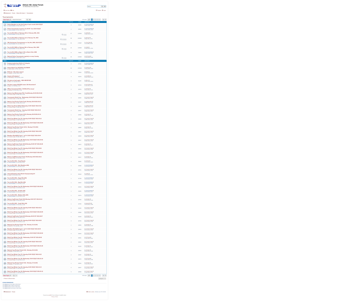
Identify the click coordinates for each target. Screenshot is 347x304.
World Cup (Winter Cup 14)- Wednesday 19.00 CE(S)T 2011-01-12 (25, 271)
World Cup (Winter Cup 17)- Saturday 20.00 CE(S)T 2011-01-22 (24, 254)
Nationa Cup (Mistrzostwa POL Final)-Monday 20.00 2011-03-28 (24, 93)
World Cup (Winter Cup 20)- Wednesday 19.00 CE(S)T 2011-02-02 (25, 233)
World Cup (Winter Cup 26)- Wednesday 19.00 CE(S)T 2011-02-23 (25, 152)
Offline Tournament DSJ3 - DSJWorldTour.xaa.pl (20, 89)
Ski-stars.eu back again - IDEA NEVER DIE (19, 80)
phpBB (49, 295)
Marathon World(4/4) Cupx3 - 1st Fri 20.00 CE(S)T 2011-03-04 (24, 135)
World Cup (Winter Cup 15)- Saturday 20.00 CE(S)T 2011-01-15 (24, 267)
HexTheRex (88, 84)
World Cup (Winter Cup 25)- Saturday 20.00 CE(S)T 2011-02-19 (24, 169)
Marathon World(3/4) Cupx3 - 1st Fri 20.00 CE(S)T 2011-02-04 (24, 229)
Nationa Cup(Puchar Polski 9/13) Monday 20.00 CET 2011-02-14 (24, 199)
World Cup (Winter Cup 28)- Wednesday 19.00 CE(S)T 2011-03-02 (25, 139)
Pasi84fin (88, 76)
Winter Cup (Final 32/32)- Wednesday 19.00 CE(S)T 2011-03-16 (24, 106)
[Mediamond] (13, 5)
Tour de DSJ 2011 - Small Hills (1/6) (17, 203)
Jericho (87, 160)
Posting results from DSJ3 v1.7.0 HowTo (18, 63)
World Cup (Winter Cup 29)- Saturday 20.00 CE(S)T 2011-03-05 (24, 131)
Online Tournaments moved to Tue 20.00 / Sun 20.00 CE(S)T (24, 28)
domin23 (10, 90)
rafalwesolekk (89, 93)
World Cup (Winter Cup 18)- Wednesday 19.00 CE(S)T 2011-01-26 (25, 246)
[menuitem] (12, 10)
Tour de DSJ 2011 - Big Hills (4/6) (16, 182)
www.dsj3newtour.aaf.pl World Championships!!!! (21, 173)
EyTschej (88, 56)
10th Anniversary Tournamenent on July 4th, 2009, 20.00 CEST (24, 42)
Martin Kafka (11, 68)
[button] (89, 20)
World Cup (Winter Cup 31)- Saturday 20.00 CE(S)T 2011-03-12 (24, 118)
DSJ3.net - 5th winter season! (15, 72)
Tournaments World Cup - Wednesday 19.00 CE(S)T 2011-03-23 (24, 97)
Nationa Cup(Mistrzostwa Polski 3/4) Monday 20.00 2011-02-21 (24, 156)
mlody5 (87, 32)
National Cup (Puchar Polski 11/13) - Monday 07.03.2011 (22, 127)
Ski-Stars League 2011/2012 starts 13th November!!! (21, 84)
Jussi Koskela (12, 25)
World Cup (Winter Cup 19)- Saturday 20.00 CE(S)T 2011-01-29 (24, 241)
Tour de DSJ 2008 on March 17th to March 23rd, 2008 (22, 52)
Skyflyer (10, 73)
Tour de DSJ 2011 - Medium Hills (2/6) (17, 195)
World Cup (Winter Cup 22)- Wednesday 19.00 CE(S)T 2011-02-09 (25, 212)
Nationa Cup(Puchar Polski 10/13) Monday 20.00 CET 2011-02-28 (25, 144)
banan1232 (88, 203)
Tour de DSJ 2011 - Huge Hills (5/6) (17, 178)
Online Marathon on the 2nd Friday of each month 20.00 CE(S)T (25, 24)
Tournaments (8, 17)
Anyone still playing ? (13, 76)
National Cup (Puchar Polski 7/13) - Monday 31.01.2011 (22, 224)
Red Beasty (11, 77)
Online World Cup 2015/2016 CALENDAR (18, 67)
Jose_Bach (88, 42)
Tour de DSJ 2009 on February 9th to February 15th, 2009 (23, 47)
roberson (88, 67)
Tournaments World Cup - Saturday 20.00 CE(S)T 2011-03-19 (24, 110)
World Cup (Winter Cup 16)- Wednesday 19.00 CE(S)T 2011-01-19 (25, 258)
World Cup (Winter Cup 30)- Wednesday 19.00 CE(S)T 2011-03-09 (25, 123)
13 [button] (103, 19)
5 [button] (99, 19)
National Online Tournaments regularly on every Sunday (23, 56)
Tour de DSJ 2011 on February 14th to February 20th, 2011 (23, 33)
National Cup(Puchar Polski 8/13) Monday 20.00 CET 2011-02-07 (25, 216)
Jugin (87, 47)
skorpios (88, 114)
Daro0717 (11, 225)
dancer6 (87, 37)
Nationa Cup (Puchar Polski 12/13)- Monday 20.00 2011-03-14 (24, 114)
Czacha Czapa (12, 94)
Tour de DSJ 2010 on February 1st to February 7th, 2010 (22, 37)
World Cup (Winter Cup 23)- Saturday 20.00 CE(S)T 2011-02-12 (24, 207)
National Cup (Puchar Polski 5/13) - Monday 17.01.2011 (22, 263)
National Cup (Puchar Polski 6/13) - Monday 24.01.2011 (22, 250)
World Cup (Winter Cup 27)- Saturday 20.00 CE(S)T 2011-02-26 (24, 148)
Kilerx (10, 81)
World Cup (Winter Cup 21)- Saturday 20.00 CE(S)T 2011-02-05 (24, 220)
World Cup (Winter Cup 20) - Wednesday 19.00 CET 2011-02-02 (24, 237)
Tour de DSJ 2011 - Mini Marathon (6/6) (18, 165)
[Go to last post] (93, 24)
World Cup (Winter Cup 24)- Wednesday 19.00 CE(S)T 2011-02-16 (25, 186)
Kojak (87, 71)
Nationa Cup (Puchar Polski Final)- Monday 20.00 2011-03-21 (24, 101)
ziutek (10, 175)
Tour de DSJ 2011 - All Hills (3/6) (16, 190)
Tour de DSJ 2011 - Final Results (16, 161)
